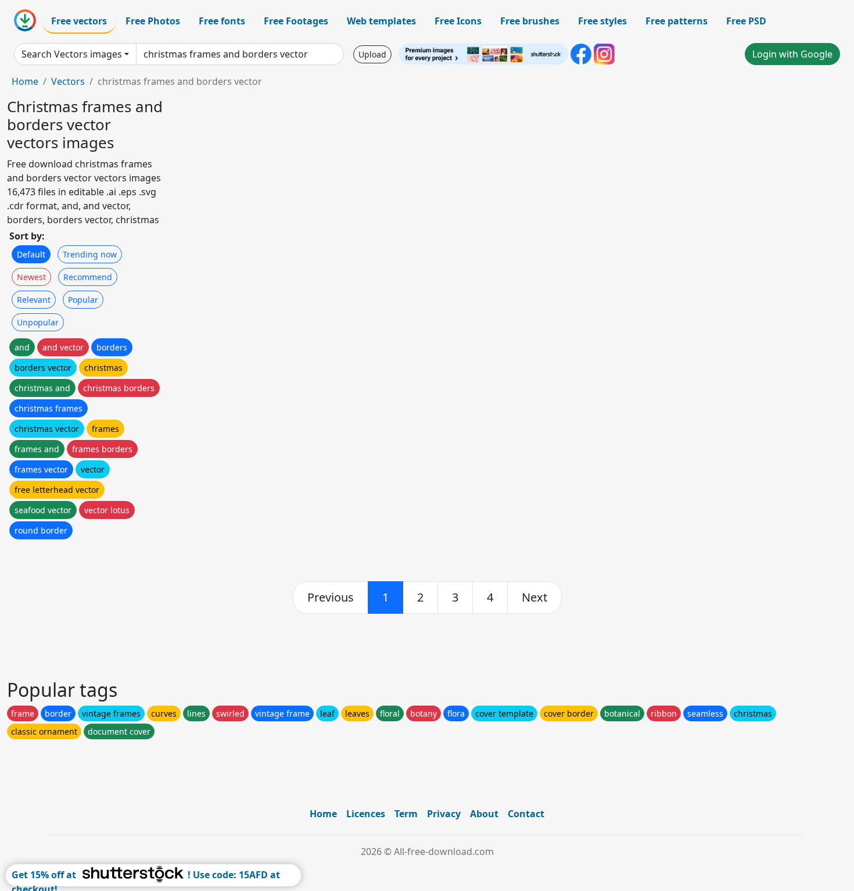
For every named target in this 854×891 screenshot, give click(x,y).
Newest (31, 276)
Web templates (381, 21)
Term (406, 813)
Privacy (444, 813)
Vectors (68, 81)
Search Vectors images (71, 54)
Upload (372, 54)
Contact (526, 813)
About (484, 813)
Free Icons (458, 21)
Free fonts (222, 21)
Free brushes (529, 21)
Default (31, 254)
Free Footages (296, 21)
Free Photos (152, 21)
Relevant (34, 299)
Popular (83, 299)
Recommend (87, 276)
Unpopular (38, 322)
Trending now (90, 254)
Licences (365, 813)
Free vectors (79, 21)
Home (25, 81)
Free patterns (676, 21)
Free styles (602, 21)
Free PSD (746, 21)
